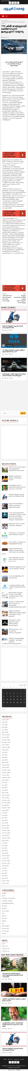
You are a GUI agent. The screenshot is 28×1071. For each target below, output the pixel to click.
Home (5, 1059)
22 (21, 699)
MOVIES (4, 916)
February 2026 (5, 735)
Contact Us (16, 1059)
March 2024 (5, 792)
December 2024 (6, 770)
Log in (3, 943)
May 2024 (4, 787)
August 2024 (5, 780)
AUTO (3, 896)
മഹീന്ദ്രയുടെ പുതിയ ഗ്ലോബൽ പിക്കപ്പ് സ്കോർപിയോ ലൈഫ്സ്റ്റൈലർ (13, 375)
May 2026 (4, 727)
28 (17, 702)
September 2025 (6, 747)
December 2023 (6, 800)
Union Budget (5, 931)
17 (3, 699)
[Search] (26, 16)
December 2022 (6, 830)
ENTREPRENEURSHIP (7, 903)
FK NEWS (4, 906)
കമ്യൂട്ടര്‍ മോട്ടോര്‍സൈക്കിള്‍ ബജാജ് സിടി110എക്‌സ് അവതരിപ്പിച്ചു (20, 298)
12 (10, 696)
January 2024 (5, 798)
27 (14, 702)
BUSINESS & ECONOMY (8, 898)
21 (17, 699)
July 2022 (4, 843)
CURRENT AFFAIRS (7, 901)
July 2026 (4, 722)
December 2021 (6, 861)
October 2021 (5, 866)
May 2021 (4, 873)
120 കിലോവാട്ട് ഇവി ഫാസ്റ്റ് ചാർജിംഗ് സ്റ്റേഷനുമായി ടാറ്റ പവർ (13, 351)
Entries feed (5, 946)
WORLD (4, 933)
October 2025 (5, 745)
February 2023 (5, 825)
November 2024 (6, 772)
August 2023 (5, 810)
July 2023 (4, 813)
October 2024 (5, 775)
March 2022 (5, 853)
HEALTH (4, 908)
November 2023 (6, 803)
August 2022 (5, 840)
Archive (22, 1059)
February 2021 (5, 881)
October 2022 (5, 835)
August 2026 (5, 720)
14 (17, 696)
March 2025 (5, 762)
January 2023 (5, 828)
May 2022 (4, 848)
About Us (10, 1059)
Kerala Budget (5, 911)
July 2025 (4, 752)
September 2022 (6, 838)
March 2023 (5, 823)
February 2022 (5, 855)
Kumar (11, 330)
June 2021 (4, 871)
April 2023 (5, 820)
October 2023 (5, 805)
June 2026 (4, 725)
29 (21, 702)
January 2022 (5, 858)
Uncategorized (5, 928)
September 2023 (6, 808)
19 (10, 699)
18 (7, 699)
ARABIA (4, 893)
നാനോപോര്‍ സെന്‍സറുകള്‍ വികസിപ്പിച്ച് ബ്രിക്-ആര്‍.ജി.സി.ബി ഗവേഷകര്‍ (12, 975)
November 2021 (6, 863)
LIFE (3, 913)
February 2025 (5, 765)
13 (14, 696)
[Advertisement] (14, 136)
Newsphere (10, 1067)
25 (7, 702)
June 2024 (4, 785)
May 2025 (4, 757)
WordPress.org (5, 951)
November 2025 (6, 742)
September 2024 (6, 777)
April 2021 (5, 876)
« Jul (3, 710)
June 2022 (4, 845)
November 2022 (6, 833)
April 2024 (5, 790)
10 (3, 696)
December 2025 (6, 740)
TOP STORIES (5, 926)
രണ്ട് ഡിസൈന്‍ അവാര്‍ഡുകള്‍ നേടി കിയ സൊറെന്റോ (7, 297)
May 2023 (4, 818)
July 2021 (4, 868)
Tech (3, 923)
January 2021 (5, 883)
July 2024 (4, 782)
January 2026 (5, 737)
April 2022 (5, 850)
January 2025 (5, 767)
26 (10, 702)
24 (3, 702)
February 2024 (5, 795)
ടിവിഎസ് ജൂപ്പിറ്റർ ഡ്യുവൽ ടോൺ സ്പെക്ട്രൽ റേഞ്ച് (12, 327)
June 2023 (4, 815)
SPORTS (4, 921)
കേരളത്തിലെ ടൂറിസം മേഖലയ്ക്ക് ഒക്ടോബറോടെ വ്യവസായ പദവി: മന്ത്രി (12, 1024)
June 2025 (4, 755)
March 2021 (5, 878)
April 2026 (5, 730)
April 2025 (5, 760)
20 (14, 699)
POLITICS (4, 918)
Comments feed (6, 948)
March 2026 (5, 732)
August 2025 (5, 750)
